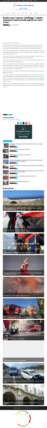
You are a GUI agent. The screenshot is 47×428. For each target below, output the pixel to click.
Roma (18, 13)
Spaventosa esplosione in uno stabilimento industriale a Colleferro (22, 176)
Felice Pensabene (15, 24)
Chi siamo (8, 0)
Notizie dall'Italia (23, 8)
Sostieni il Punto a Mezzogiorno (26, 0)
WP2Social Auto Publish (20, 427)
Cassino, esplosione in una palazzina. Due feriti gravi (19, 149)
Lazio (22, 13)
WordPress (23, 408)
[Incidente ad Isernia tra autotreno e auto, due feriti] (6, 183)
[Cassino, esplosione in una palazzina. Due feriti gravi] (6, 150)
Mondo (30, 13)
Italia (26, 13)
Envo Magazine (31, 408)
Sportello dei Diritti (38, 76)
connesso (9, 119)
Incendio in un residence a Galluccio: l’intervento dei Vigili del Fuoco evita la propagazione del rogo (26, 144)
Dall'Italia (10, 114)
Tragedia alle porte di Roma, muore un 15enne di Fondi (19, 154)
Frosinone (13, 13)
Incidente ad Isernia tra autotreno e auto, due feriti (19, 181)
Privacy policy (13, 0)
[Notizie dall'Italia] (3, 13)
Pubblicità (35, 0)
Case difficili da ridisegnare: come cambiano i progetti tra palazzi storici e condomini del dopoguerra (26, 166)
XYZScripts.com (28, 427)
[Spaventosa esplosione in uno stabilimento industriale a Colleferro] (6, 177)
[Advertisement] (23, 34)
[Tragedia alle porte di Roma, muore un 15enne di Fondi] (6, 156)
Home (4, 0)
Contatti (18, 0)
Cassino (7, 13)
